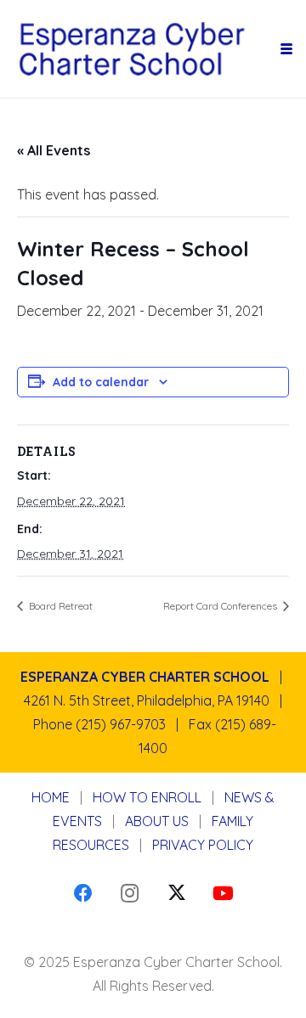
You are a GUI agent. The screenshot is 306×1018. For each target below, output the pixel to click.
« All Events (53, 150)
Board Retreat (59, 605)
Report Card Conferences (221, 605)
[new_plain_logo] (146, 49)
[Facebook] (83, 893)
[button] (286, 49)
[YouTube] (223, 893)
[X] (176, 893)
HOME (50, 797)
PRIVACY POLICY (202, 844)
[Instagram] (129, 893)
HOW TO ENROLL (147, 797)
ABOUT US (157, 821)
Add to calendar (101, 382)
